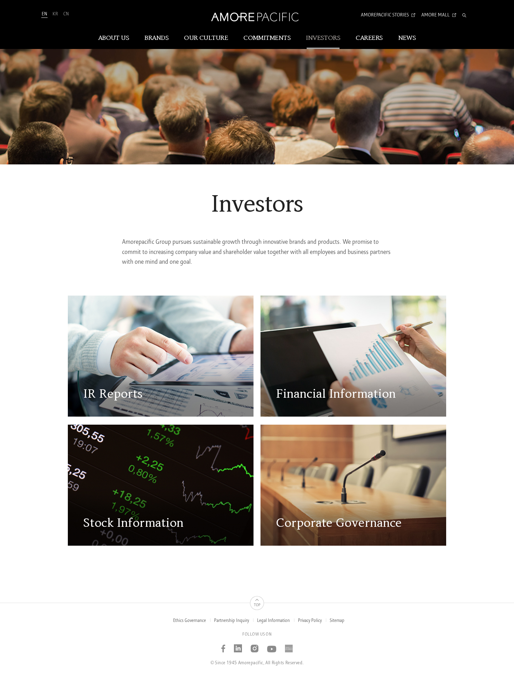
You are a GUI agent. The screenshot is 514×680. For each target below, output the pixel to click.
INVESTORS (323, 38)
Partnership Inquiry (231, 620)
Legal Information (273, 620)
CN (66, 14)
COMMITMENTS (267, 38)
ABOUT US (113, 38)
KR (55, 14)
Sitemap (337, 620)
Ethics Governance (189, 620)
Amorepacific (104, 361)
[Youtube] (272, 645)
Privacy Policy (310, 620)
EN (44, 14)
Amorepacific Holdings (171, 361)
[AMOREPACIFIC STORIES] (289, 645)
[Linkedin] (238, 645)
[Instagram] (255, 645)
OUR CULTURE (206, 38)
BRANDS (156, 38)
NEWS (407, 38)
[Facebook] (223, 645)
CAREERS (369, 38)
